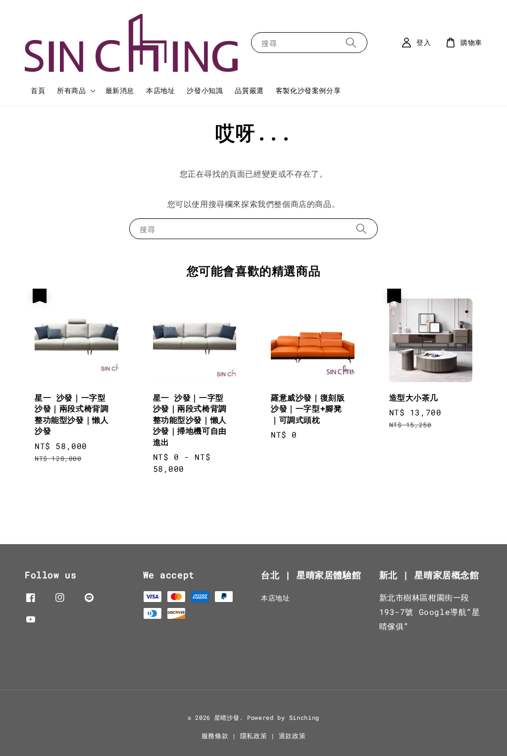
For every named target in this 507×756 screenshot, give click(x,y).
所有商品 (71, 90)
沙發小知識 (205, 90)
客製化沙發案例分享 (308, 90)
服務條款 (215, 735)
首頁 (38, 90)
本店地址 (160, 90)
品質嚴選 (249, 90)
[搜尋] (351, 42)
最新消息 (119, 90)
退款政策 (292, 735)
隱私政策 (253, 735)
